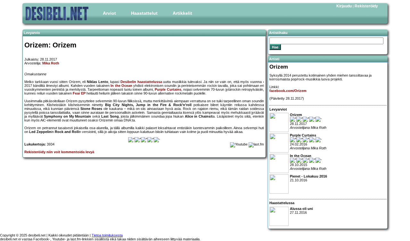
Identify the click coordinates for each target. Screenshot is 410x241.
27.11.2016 (301, 210)
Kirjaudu (344, 6)
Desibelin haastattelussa (141, 82)
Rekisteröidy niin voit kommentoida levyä (59, 152)
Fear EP (79, 93)
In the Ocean (121, 85)
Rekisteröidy (366, 6)
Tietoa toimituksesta (107, 235)
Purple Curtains (168, 89)
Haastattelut (144, 13)
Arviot (109, 13)
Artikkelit (182, 13)
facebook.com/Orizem (288, 91)
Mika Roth (50, 63)
